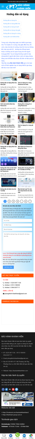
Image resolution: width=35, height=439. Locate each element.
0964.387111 (7, 355)
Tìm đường (31, 438)
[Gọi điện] (17, 435)
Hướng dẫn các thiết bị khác (11, 36)
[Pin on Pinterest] (13, 389)
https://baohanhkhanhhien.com (18, 371)
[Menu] (2, 6)
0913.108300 (21, 353)
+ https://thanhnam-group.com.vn (11, 415)
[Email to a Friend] (9, 389)
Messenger (10, 438)
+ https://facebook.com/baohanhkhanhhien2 (15, 412)
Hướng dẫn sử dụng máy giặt (11, 30)
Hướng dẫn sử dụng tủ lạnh (11, 27)
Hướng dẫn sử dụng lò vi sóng (12, 33)
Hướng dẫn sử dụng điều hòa (11, 23)
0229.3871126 (10, 353)
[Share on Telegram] (16, 389)
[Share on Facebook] (3, 389)
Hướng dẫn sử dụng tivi (10, 20)
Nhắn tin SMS (4, 438)
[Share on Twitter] (6, 389)
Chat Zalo (24, 438)
